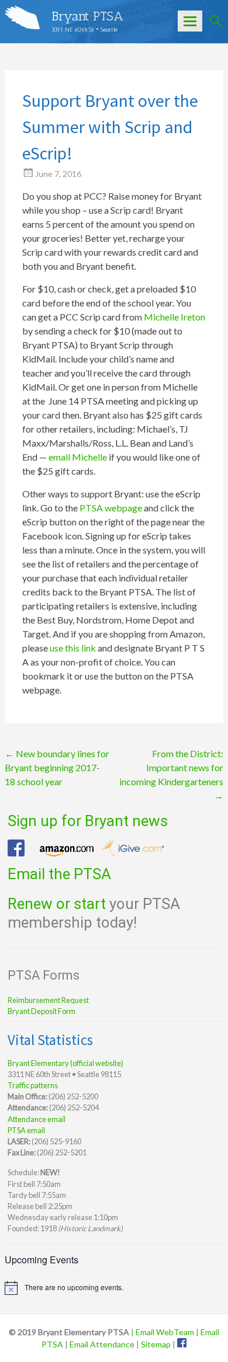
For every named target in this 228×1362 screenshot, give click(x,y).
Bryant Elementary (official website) (65, 1063)
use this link (73, 647)
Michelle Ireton (174, 316)
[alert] (114, 1288)
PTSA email (26, 1130)
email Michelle (78, 456)
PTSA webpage (111, 507)
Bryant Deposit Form (41, 1011)
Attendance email (36, 1119)
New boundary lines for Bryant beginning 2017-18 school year (57, 767)
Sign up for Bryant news (88, 821)
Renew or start (57, 903)
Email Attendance (102, 1344)
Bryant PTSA (87, 16)
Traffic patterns (33, 1085)
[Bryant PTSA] (22, 17)
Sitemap (156, 1344)
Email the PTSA (59, 874)
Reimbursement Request (48, 1000)
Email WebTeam (165, 1332)
